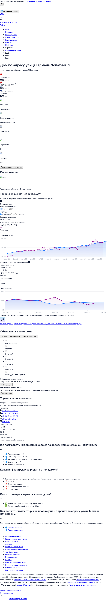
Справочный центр (13, 536)
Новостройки (11, 34)
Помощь (8, 559)
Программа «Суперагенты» (16, 549)
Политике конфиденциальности (81, 582)
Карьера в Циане (12, 567)
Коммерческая (11, 40)
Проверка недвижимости (16, 565)
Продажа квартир (15, 530)
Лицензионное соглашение (87, 579)
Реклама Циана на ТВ (14, 546)
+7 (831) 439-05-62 (10, 416)
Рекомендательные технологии (82, 585)
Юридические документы (16, 539)
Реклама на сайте (12, 554)
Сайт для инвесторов (14, 570)
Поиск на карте (11, 541)
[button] (56, 343)
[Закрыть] (2, 4)
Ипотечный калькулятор (15, 562)
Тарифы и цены (11, 552)
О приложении (6, 593)
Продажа (9, 32)
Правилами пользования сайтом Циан (30, 579)
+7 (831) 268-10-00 (10, 410)
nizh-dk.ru (6, 421)
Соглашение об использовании (38, 1)
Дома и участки (12, 37)
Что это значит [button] (6, 278)
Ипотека (8, 42)
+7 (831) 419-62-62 (10, 413)
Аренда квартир (15, 527)
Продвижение (11, 557)
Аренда (8, 29)
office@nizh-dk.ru (9, 419)
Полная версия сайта (18, 598)
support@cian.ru (23, 585)
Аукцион (8, 544)
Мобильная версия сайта (10, 590)
